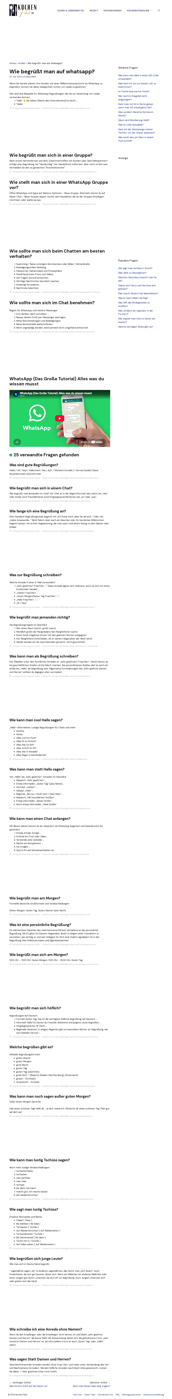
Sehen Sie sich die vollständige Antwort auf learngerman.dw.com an (70, 964)
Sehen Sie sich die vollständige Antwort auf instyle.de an (66, 854)
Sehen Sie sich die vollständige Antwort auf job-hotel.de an (67, 1248)
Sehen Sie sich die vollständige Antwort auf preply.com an (66, 501)
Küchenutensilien (138, 10)
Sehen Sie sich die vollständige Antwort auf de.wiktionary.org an (69, 1086)
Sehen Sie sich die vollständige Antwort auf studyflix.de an (67, 676)
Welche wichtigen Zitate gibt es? (135, 326)
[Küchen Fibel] (22, 10)
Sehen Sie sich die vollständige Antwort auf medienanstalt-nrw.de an (71, 292)
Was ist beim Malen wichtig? (133, 298)
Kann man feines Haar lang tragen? (91, 1386)
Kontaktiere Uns (105, 1394)
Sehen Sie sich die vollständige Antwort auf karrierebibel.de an (68, 531)
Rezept (94, 10)
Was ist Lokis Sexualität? (131, 124)
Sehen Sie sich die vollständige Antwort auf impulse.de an (66, 808)
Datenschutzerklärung (154, 1394)
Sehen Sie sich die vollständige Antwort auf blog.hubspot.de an (69, 607)
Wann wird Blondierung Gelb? (133, 120)
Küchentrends (113, 10)
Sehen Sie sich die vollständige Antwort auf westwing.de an (67, 1116)
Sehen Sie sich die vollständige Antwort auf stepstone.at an (67, 1349)
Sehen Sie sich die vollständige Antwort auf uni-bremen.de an (68, 1375)
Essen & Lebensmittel (71, 10)
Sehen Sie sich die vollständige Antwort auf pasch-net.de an (68, 1285)
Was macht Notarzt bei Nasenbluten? (138, 293)
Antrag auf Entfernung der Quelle (26, 108)
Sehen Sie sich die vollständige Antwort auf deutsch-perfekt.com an (71, 478)
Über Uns (77, 1394)
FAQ (117, 1394)
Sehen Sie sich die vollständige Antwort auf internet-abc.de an (68, 332)
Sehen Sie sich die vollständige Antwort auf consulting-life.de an (69, 944)
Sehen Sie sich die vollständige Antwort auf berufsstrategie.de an (70, 172)
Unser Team (90, 1394)
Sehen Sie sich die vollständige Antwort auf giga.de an (65, 759)
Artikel (21, 63)
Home (12, 63)
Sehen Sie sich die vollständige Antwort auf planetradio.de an (68, 1199)
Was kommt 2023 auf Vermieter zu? (28, 1386)
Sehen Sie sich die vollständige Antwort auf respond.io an (66, 108)
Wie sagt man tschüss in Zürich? (135, 268)
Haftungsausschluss (131, 1394)
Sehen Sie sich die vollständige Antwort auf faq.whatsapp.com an (69, 204)
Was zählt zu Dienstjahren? (132, 272)
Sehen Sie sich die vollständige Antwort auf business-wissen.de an (70, 646)
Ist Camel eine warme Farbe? (134, 91)
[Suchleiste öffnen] (159, 11)
